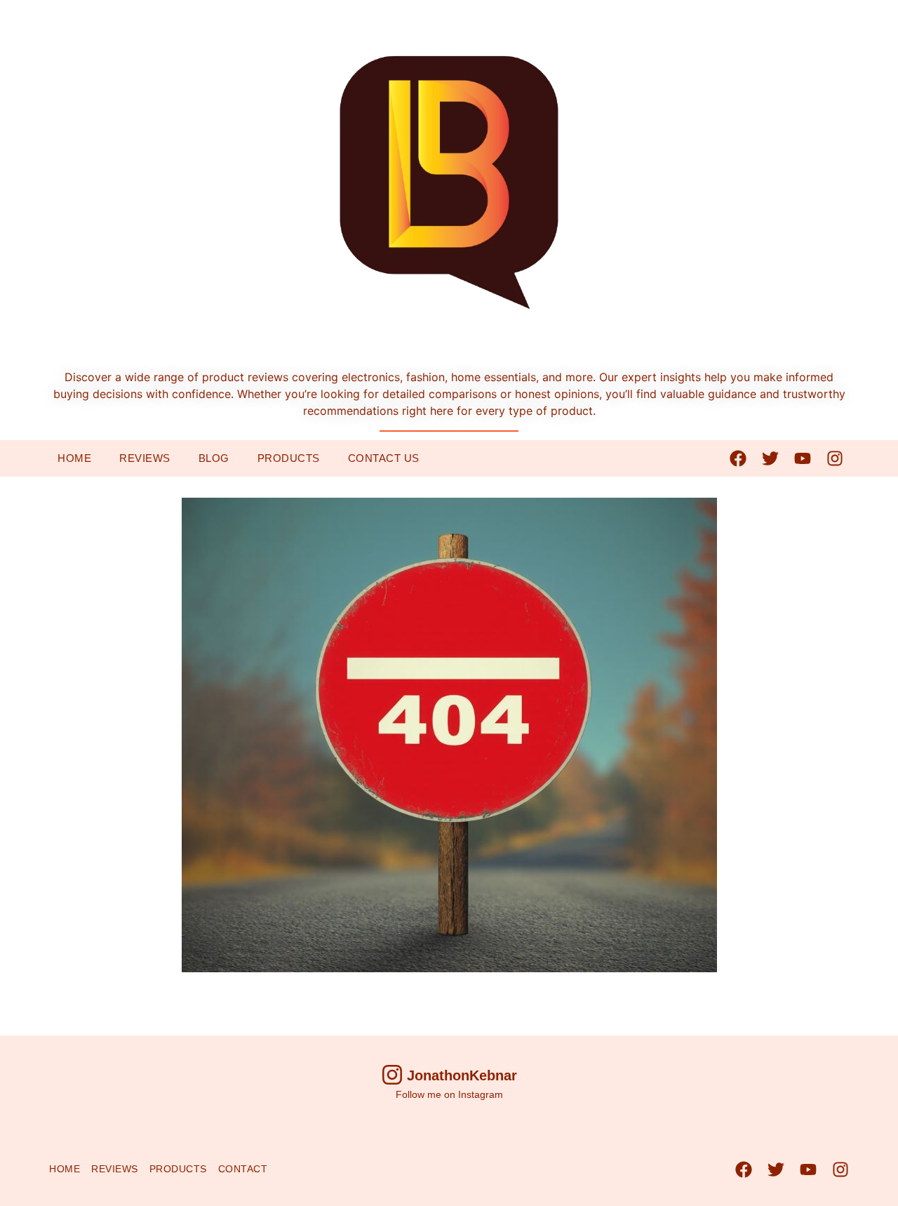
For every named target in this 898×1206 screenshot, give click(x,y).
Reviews (144, 458)
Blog (214, 458)
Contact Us (384, 458)
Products (288, 458)
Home (74, 458)
